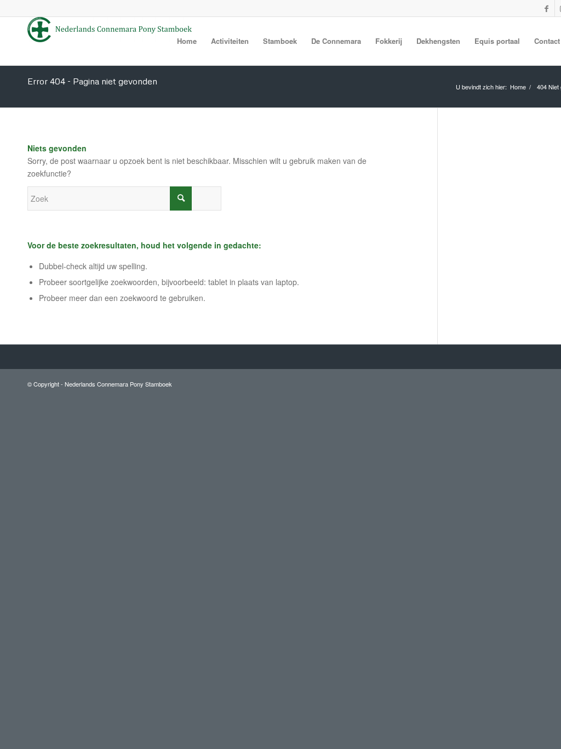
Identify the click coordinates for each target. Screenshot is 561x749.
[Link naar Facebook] (546, 8)
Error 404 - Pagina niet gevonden (92, 81)
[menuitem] (187, 41)
